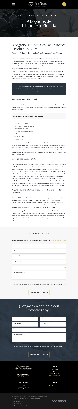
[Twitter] (60, 385)
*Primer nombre (16, 244)
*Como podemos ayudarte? (18, 272)
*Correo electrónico (16, 261)
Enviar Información (39, 292)
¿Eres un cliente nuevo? (17, 266)
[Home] (38, 4)
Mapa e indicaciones (54, 375)
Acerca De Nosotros (23, 387)
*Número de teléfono (17, 255)
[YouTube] (56, 385)
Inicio (23, 385)
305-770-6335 (23, 376)
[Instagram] (53, 385)
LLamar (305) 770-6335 (59, 240)
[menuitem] (14, 406)
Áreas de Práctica (23, 389)
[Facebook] (49, 385)
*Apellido (14, 250)
